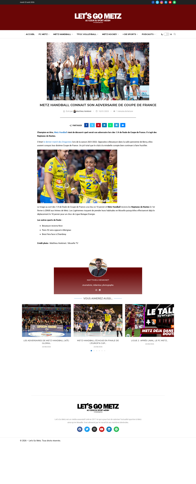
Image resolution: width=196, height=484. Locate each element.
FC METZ (43, 34)
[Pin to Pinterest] (98, 125)
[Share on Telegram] (116, 125)
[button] (25, 327)
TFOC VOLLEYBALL (86, 34)
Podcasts (148, 34)
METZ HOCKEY (109, 34)
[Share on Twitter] (92, 125)
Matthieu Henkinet (84, 111)
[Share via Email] (122, 125)
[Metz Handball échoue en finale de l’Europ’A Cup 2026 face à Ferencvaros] (98, 320)
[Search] (174, 34)
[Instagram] (161, 2)
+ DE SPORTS (129, 34)
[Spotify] (174, 2)
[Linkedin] (165, 2)
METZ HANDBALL (62, 34)
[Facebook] (153, 2)
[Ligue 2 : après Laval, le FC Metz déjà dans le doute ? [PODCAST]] (149, 320)
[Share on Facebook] (86, 125)
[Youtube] (170, 2)
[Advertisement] (98, 373)
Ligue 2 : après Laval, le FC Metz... (149, 340)
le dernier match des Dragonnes (57, 142)
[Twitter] (157, 2)
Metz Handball (60, 132)
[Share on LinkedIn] (104, 125)
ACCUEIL (30, 34)
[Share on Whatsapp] (110, 125)
